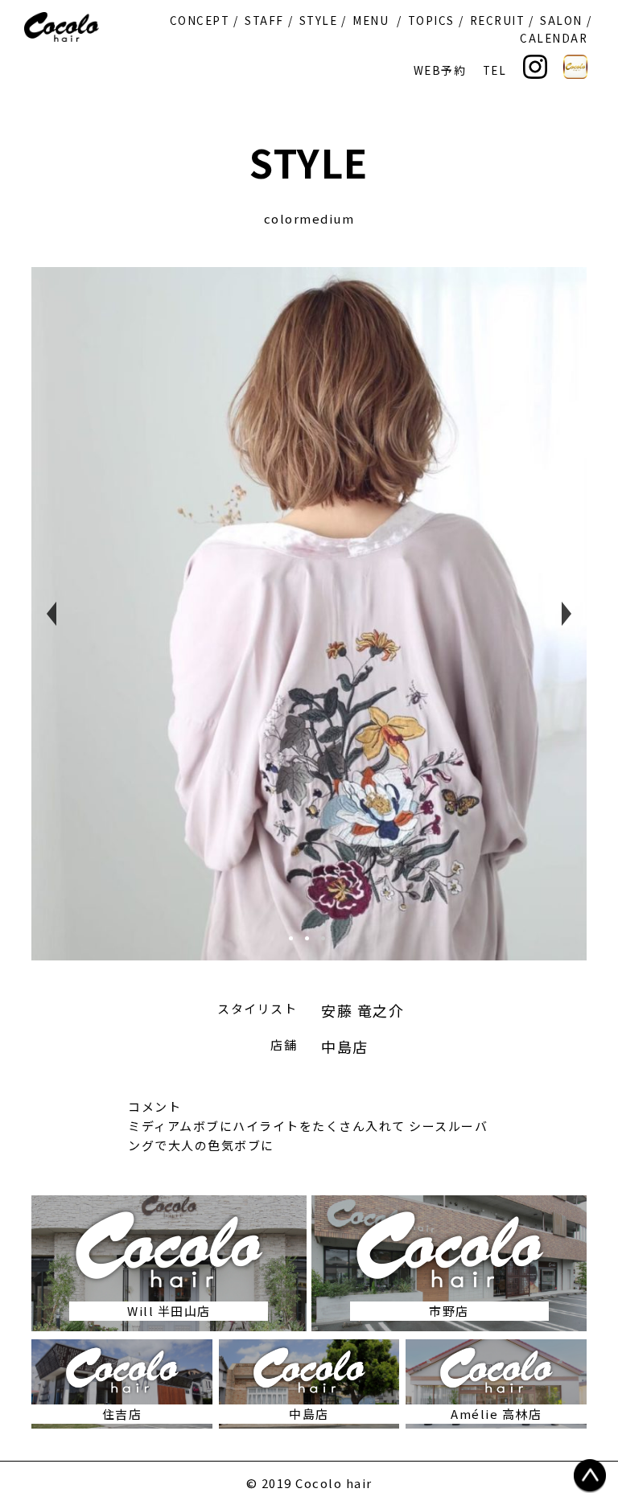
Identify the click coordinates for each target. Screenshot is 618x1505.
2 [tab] (313, 944)
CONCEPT (200, 20)
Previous (51, 614)
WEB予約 (440, 70)
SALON (561, 20)
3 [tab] (329, 944)
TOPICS (431, 20)
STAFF (264, 20)
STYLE (318, 20)
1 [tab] (297, 944)
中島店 (345, 1046)
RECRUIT (497, 20)
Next (566, 614)
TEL (495, 70)
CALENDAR (553, 38)
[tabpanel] (309, 614)
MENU (370, 20)
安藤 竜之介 (362, 1010)
